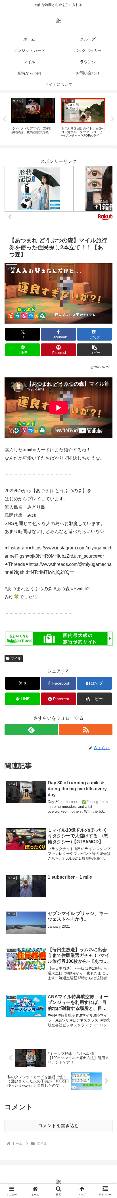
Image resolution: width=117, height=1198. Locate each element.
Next (113, 119)
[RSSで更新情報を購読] (85, 729)
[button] (94, 349)
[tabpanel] (33, 118)
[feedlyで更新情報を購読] (31, 729)
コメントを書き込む (58, 1125)
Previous (4, 119)
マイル (16, 658)
